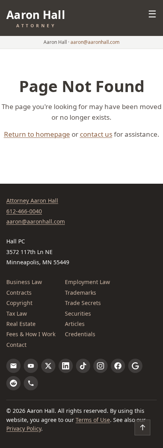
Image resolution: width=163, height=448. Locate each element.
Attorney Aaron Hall (32, 200)
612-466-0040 (24, 211)
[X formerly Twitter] (48, 366)
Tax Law (16, 313)
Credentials (80, 334)
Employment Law (87, 282)
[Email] (13, 366)
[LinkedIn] (66, 366)
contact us (96, 134)
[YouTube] (31, 366)
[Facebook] (118, 366)
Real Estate (21, 324)
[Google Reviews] (135, 366)
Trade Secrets (83, 303)
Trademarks (80, 292)
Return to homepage (37, 134)
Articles (75, 324)
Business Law (24, 282)
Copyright (19, 303)
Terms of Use (93, 420)
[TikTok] (83, 366)
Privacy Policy (23, 428)
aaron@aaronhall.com (94, 42)
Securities (78, 313)
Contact (16, 344)
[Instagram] (100, 366)
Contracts (19, 292)
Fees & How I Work (30, 334)
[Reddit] (13, 383)
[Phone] (31, 383)
